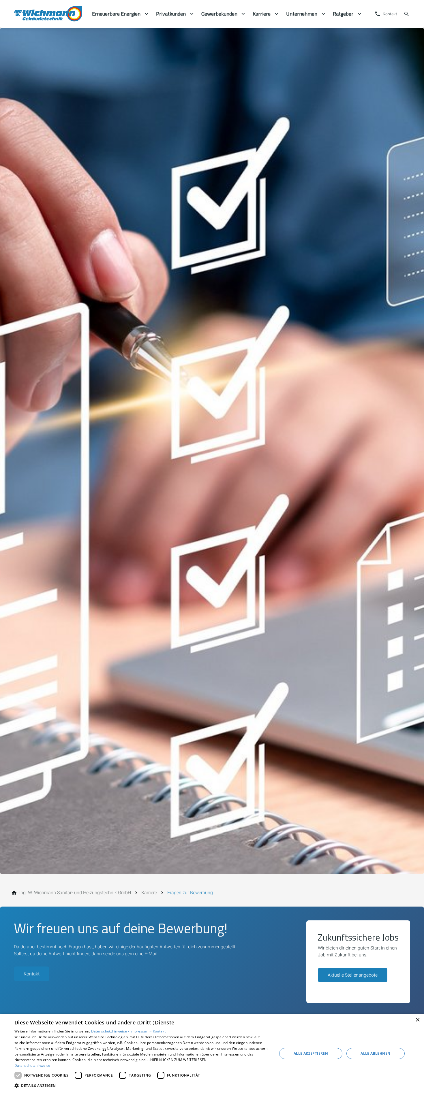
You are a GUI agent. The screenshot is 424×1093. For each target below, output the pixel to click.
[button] (141, 1085)
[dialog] (212, 1053)
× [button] (417, 1020)
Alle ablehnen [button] (375, 1053)
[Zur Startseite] (48, 13)
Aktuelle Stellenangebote (353, 975)
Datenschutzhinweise (32, 1065)
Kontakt (32, 974)
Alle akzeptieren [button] (311, 1053)
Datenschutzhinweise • (111, 1031)
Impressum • (141, 1031)
